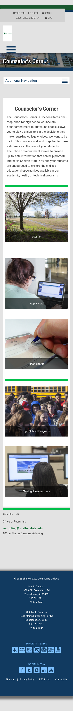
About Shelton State (27, 17)
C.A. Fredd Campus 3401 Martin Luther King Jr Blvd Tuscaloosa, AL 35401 (36, 616)
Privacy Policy (27, 679)
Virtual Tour (36, 602)
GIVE (50, 17)
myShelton (19, 12)
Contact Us (61, 679)
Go (36, 218)
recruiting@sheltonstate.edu (23, 528)
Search (48, 12)
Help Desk (33, 12)
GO (37, 285)
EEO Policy (45, 679)
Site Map (10, 679)
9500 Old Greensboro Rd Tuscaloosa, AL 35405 (36, 592)
